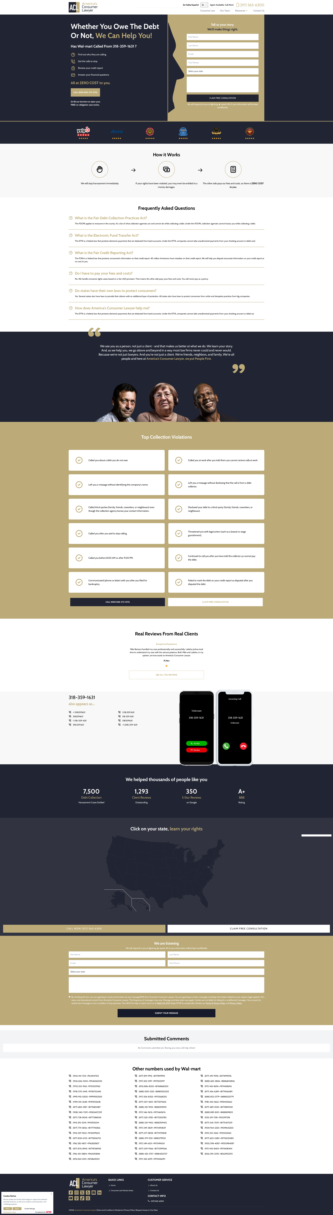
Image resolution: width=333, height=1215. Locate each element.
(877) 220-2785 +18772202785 (152, 1117)
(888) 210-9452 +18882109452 (153, 1122)
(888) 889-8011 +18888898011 (219, 1112)
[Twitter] (82, 1192)
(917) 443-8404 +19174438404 (218, 1148)
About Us (154, 1185)
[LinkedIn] (99, 1192)
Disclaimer (119, 1210)
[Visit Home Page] (84, 7)
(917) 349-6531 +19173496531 (152, 1143)
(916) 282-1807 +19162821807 (86, 1143)
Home (113, 1185)
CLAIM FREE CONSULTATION (215, 602)
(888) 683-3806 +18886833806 (220, 1081)
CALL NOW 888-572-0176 (85, 92)
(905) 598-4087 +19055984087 (219, 1143)
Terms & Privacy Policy (216, 1003)
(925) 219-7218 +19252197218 (217, 1117)
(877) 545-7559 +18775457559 (218, 1122)
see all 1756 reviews (166, 675)
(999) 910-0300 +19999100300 (87, 1096)
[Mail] (94, 1192)
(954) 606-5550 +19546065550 (87, 1081)
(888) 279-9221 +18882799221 (152, 1138)
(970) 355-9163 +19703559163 (86, 1086)
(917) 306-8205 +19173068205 (153, 1096)
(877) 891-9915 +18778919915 (152, 1076)
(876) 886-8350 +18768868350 (153, 1086)
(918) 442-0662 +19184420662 (218, 1102)
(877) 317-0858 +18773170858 (152, 1133)
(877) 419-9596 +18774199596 (218, 1076)
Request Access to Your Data (147, 1210)
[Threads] (88, 1198)
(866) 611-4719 (163, 1003)
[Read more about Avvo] (83, 132)
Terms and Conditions (105, 1210)
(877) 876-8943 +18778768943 (87, 1148)
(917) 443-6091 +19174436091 (152, 1159)
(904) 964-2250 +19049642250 (219, 1128)
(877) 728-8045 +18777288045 (87, 1117)
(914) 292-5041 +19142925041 (86, 1122)
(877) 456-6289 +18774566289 (218, 1091)
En (203, 5)
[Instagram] (76, 1192)
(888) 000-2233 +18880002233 (154, 1091)
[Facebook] (71, 1192)
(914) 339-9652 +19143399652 (86, 1133)
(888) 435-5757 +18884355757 (153, 1154)
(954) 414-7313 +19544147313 (86, 1076)
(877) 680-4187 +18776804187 (87, 1107)
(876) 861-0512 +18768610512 (86, 1159)
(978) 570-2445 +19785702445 (87, 1091)
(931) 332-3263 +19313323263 (218, 1133)
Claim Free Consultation (248, 928)
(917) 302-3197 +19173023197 (152, 1081)
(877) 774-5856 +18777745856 (86, 1128)
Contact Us (258, 10)
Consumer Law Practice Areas (121, 1190)
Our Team (225, 10)
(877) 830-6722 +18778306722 (87, 1138)
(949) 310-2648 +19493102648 (87, 1102)
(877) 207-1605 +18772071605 (152, 1102)
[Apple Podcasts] (76, 1198)
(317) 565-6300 (251, 5)
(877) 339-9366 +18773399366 (153, 1148)
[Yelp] (88, 1192)
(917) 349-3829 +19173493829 (152, 1128)
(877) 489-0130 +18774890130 (219, 1107)
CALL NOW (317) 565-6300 (84, 928)
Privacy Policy (236, 1003)
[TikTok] (82, 1198)
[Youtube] (71, 1198)
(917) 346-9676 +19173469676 (152, 1112)
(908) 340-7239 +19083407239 (87, 1112)
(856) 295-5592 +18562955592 (219, 1154)
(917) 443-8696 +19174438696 (218, 1086)
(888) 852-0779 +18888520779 (219, 1096)
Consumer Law (207, 10)
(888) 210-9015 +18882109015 (152, 1107)
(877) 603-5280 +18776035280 (219, 1138)
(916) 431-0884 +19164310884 (86, 1154)
